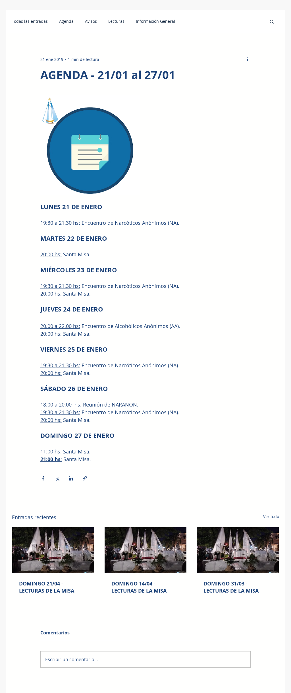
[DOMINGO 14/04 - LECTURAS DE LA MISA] (146, 550)
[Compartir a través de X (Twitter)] (57, 478)
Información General (155, 21)
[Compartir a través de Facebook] (43, 478)
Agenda (66, 21)
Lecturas (116, 21)
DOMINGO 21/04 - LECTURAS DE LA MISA (46, 587)
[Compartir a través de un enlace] (85, 478)
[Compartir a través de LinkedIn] (71, 478)
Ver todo (271, 516)
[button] (272, 21)
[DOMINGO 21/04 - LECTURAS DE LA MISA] (53, 550)
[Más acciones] (247, 59)
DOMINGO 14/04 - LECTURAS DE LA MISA (139, 587)
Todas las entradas (30, 21)
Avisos (91, 21)
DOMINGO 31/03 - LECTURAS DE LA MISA (231, 587)
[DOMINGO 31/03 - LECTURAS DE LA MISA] (238, 550)
